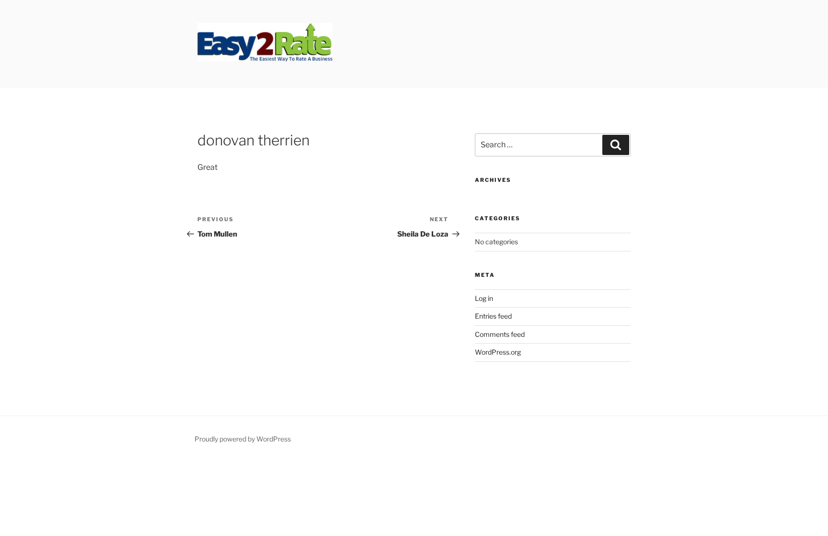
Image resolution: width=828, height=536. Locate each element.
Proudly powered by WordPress (243, 439)
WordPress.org (498, 352)
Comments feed (500, 334)
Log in (484, 298)
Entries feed (493, 316)
